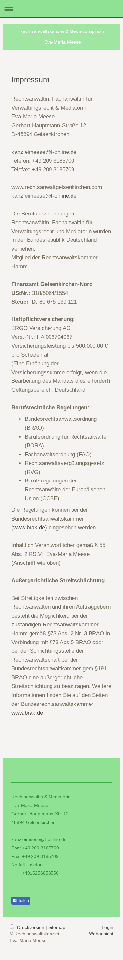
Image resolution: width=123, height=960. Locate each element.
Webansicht (101, 933)
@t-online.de (60, 196)
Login (107, 927)
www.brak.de (29, 527)
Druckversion (31, 927)
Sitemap (56, 927)
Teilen (23, 900)
